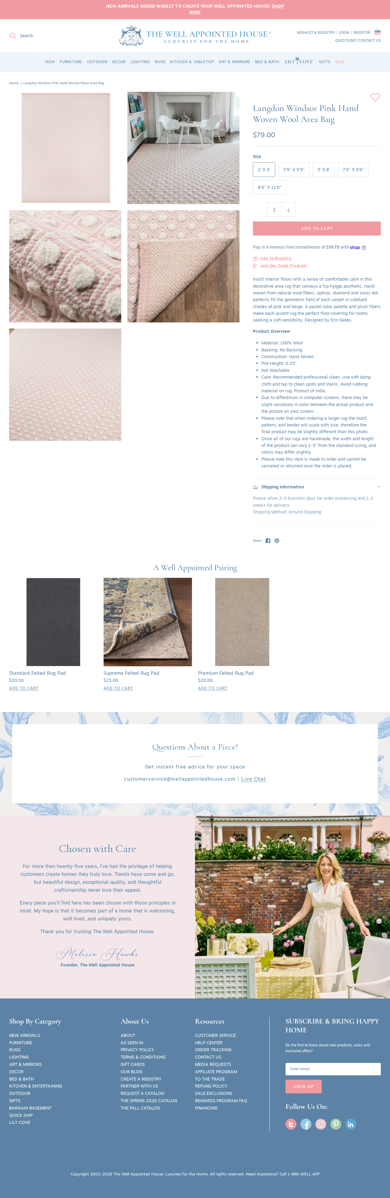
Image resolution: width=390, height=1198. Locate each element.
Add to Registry (276, 259)
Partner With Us (139, 1086)
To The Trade (210, 1079)
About (128, 1035)
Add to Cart (317, 228)
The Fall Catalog (140, 1108)
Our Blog (131, 1072)
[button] (377, 33)
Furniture (20, 1043)
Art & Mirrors (25, 1064)
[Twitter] (290, 1124)
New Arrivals (24, 1035)
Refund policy (211, 1086)
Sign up (303, 1086)
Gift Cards (133, 1064)
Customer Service (215, 1035)
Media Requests (213, 1064)
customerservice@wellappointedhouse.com (180, 778)
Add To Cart (24, 688)
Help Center (208, 1043)
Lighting (19, 1057)
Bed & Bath (21, 1079)
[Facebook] (305, 1124)
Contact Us (208, 1057)
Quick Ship (21, 1115)
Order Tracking (213, 1050)
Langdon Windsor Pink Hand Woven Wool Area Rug (63, 83)
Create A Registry (141, 1079)
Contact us (369, 40)
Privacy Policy (137, 1050)
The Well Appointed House (138, 1174)
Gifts (14, 1101)
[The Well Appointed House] (195, 35)
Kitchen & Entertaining (35, 1086)
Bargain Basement (30, 1108)
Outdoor (19, 1093)
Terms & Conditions (143, 1057)
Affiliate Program (216, 1072)
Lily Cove (19, 1122)
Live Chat (253, 778)
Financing (206, 1108)
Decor (16, 1072)
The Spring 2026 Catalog (149, 1101)
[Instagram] (320, 1124)
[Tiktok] (350, 1124)
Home (14, 83)
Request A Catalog (142, 1093)
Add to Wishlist (375, 97)
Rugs (14, 1050)
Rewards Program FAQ (221, 1101)
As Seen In (132, 1043)
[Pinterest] (335, 1124)
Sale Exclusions (213, 1093)
